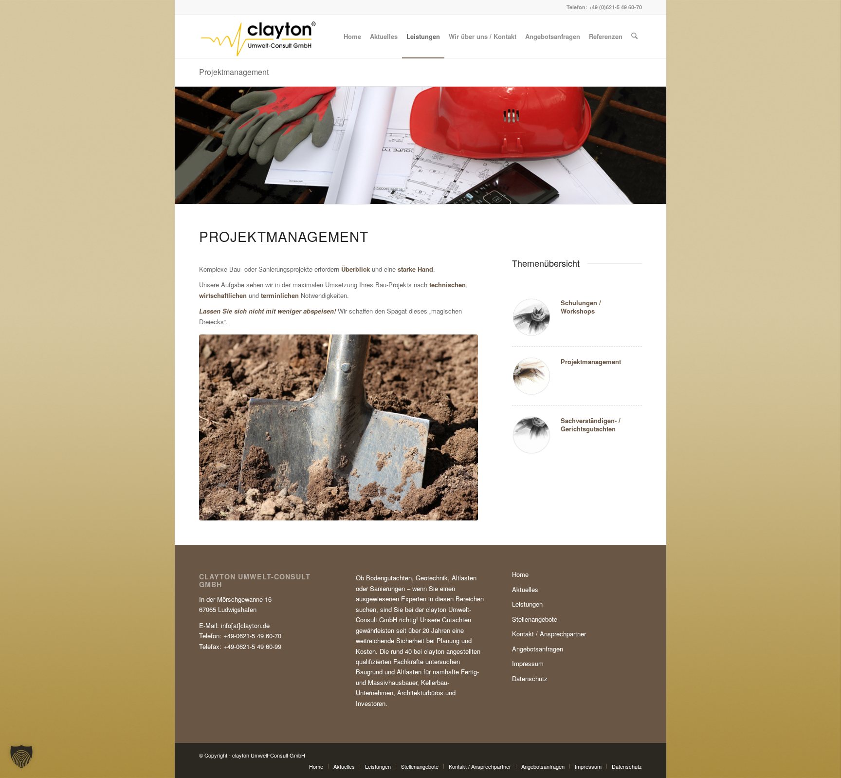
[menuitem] (352, 36)
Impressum (528, 663)
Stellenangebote (534, 619)
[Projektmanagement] (338, 427)
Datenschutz (530, 678)
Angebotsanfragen (537, 648)
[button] (21, 756)
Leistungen (527, 604)
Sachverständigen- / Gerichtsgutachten (591, 424)
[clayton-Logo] (258, 36)
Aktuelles (525, 589)
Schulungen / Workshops (581, 306)
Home (520, 574)
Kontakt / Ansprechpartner (549, 633)
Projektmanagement (234, 71)
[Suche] (634, 36)
